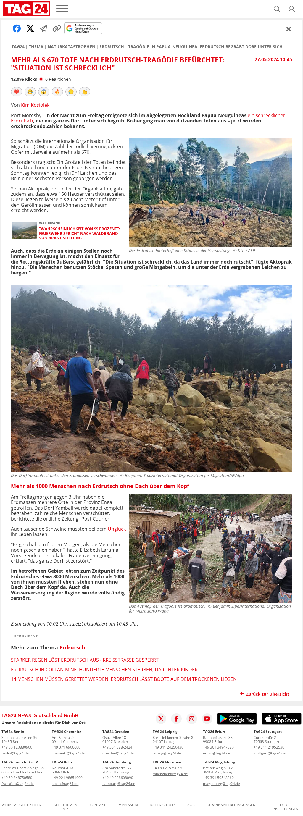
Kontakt (98, 805)
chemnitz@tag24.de (68, 753)
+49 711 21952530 (269, 747)
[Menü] (62, 9)
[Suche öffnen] (277, 9)
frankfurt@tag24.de (17, 783)
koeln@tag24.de (65, 783)
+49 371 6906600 (66, 747)
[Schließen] (289, 29)
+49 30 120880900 (16, 747)
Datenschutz (162, 805)
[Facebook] (176, 718)
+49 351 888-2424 (117, 747)
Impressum (127, 805)
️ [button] (17, 91)
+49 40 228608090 (117, 777)
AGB (191, 805)
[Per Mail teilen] (43, 28)
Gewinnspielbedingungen (231, 805)
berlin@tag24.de (15, 753)
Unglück (117, 529)
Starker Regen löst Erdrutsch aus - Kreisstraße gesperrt (85, 660)
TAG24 (18, 46)
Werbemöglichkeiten (21, 805)
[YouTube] (207, 718)
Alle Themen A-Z (65, 807)
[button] (292, 9)
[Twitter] (161, 718)
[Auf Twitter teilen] (30, 28)
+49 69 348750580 (16, 777)
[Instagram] (191, 718)
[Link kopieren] (57, 28)
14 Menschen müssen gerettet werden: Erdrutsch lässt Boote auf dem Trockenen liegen (124, 679)
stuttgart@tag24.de (270, 753)
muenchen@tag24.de (170, 773)
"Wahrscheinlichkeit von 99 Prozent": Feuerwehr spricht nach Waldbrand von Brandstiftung (79, 233)
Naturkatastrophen (71, 46)
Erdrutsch (111, 46)
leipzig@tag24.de (167, 753)
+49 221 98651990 (67, 777)
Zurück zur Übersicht (267, 694)
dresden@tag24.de (118, 753)
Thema (36, 46)
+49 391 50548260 (218, 777)
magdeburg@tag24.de (221, 783)
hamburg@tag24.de (118, 783)
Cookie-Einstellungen (284, 807)
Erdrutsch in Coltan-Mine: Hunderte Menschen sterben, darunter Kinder (104, 669)
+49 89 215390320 (168, 767)
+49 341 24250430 (168, 747)
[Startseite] (26, 8)
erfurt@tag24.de (216, 753)
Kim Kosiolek (35, 105)
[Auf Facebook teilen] (17, 28)
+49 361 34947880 (218, 747)
